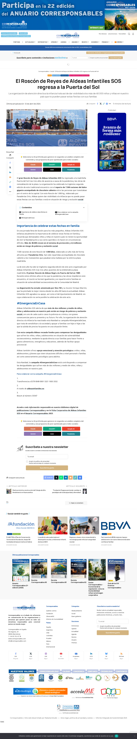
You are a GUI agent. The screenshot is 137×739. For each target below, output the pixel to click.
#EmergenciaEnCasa (28, 218)
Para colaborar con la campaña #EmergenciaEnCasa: (66, 213)
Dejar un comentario (77, 503)
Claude (32, 165)
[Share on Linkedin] (10, 172)
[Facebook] (15, 656)
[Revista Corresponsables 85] (39, 568)
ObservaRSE (23, 33)
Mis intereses (103, 34)
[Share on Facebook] (97, 103)
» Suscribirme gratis (116, 58)
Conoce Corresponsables (9, 33)
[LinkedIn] (91, 656)
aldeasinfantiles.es (35, 388)
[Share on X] (100, 103)
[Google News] (76, 656)
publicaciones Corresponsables (31, 410)
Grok (52, 170)
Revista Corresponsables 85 (39, 581)
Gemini (33, 170)
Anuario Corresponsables (36, 413)
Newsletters (122, 34)
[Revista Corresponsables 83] (59, 568)
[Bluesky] (106, 656)
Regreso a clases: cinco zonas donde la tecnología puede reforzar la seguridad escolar (83, 539)
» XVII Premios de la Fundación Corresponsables (16, 36)
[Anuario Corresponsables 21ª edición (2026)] (20, 570)
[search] (129, 34)
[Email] (10, 177)
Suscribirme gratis (47, 468)
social (80, 199)
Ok (116, 736)
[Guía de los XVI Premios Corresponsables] (116, 570)
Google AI (71, 165)
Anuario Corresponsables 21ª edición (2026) (20, 585)
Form (2, 722)
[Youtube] (61, 656)
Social (49, 75)
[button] (103, 103)
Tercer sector (64, 75)
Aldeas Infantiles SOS (51, 178)
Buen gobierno (56, 75)
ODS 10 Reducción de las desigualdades (79, 75)
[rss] (121, 656)
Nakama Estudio (51, 718)
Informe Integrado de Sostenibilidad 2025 (111, 718)
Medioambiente (16, 534)
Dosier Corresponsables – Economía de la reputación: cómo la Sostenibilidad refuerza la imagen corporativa (96, 588)
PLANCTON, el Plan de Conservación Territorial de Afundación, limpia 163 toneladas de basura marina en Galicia (19, 539)
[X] (30, 656)
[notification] (133, 34)
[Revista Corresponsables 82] (79, 568)
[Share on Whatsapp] (61, 478)
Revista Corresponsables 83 (58, 581)
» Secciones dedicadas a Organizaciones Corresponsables (105, 53)
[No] (134, 736)
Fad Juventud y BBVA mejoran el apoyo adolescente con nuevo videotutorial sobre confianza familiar (115, 539)
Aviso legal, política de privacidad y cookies (77, 718)
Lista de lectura (112, 34)
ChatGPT (52, 165)
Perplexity (71, 170)
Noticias (10, 534)
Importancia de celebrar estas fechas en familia (33, 213)
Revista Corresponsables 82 (78, 581)
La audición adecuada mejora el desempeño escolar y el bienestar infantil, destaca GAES (52, 539)
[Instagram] (46, 656)
